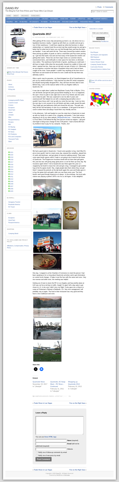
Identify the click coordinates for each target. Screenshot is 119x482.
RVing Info (11, 89)
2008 (11, 184)
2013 (11, 172)
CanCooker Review (97, 67)
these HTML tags (50, 437)
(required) (72, 440)
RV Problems (55, 22)
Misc (89, 19)
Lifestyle (81, 19)
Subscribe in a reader (96, 29)
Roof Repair (94, 52)
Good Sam (64, 19)
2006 (11, 189)
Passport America (100, 19)
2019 (11, 157)
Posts (100, 7)
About (10, 84)
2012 (11, 174)
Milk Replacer (95, 57)
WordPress (59, 475)
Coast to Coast (33, 19)
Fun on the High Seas (77, 27)
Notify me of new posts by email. (49, 455)
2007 (11, 186)
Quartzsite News (39, 382)
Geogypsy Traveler (14, 202)
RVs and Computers (70, 22)
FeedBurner (105, 41)
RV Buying (23, 22)
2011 (11, 176)
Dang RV (11, 8)
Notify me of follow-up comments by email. (52, 452)
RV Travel (11, 207)
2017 (11, 162)
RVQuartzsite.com (63, 117)
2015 (11, 167)
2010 (11, 179)
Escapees (54, 19)
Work (98, 22)
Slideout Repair (95, 59)
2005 (11, 191)
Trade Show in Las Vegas (43, 27)
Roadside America (14, 204)
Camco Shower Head (97, 62)
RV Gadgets (34, 22)
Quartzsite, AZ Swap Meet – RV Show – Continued (57, 384)
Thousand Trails (86, 22)
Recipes (10, 22)
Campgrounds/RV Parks (16, 19)
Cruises (45, 19)
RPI (16, 22)
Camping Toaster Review (98, 64)
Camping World (13, 233)
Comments (109, 7)
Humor (73, 19)
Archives (11, 87)
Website (70, 449)
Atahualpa (67, 475)
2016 (11, 164)
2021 (11, 152)
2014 (11, 169)
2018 (11, 159)
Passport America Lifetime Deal (100, 69)
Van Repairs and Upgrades (99, 55)
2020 (11, 155)
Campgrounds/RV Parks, (45, 396)
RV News (44, 22)
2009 (11, 181)
